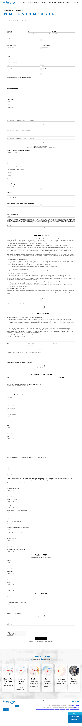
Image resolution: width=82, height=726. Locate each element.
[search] (17, 706)
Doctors (30, 2)
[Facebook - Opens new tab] (73, 701)
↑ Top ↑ (5, 709)
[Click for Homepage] (9, 702)
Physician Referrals (75, 716)
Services (44, 2)
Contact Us (73, 722)
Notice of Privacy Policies (64, 709)
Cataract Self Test (75, 719)
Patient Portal (60, 2)
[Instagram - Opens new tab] (78, 701)
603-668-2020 (75, 2)
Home (4, 10)
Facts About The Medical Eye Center (43, 709)
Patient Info (36, 2)
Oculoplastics (52, 2)
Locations (67, 2)
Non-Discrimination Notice (74, 709)
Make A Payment (74, 714)
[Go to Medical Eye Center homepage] (9, 2)
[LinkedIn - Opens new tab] (75, 701)
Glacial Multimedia (75, 705)
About (24, 2)
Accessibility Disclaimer (54, 709)
